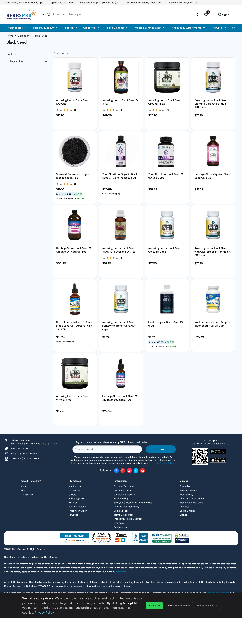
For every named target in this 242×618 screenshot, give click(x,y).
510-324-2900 (19, 448)
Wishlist (73, 502)
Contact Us (27, 494)
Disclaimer (119, 522)
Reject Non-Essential (179, 605)
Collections (24, 35)
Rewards (73, 514)
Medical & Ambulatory (191, 502)
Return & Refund (77, 506)
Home (10, 35)
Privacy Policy (121, 498)
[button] (206, 14)
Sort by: (12, 54)
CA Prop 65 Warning (124, 494)
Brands (183, 514)
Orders (72, 494)
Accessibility (120, 526)
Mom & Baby (186, 494)
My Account (75, 486)
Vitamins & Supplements (193, 498)
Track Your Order (78, 510)
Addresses (74, 490)
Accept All (154, 605)
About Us (26, 486)
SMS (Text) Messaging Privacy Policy (133, 502)
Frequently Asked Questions (129, 518)
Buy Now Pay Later (124, 486)
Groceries (185, 486)
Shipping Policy (122, 510)
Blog (23, 490)
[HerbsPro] (22, 14)
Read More (120, 571)
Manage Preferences (207, 605)
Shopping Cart (76, 498)
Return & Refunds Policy (126, 506)
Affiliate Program (122, 490)
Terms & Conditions (124, 514)
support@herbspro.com (24, 453)
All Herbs (184, 506)
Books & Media (188, 510)
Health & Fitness (188, 490)
